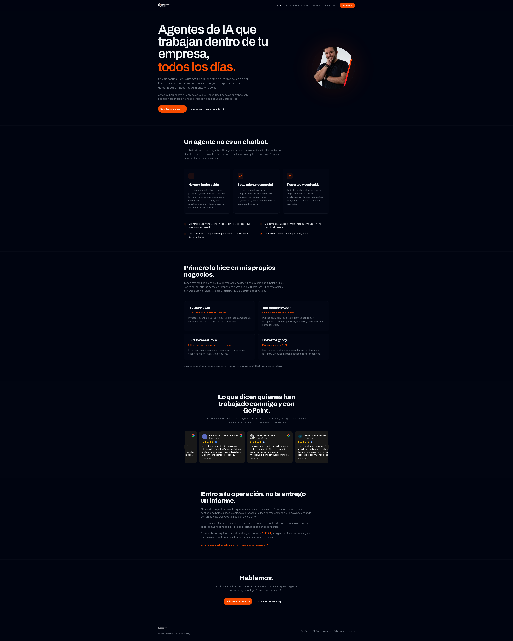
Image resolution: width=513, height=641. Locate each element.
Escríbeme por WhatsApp (269, 601)
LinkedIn (351, 631)
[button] (327, 447)
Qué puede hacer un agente (205, 109)
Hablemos (347, 5)
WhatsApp (339, 631)
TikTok (316, 631)
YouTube (305, 631)
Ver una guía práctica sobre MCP (218, 545)
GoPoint (266, 533)
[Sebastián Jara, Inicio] (164, 5)
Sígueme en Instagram (253, 545)
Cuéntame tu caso (170, 109)
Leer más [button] (193, 459)
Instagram (326, 631)
